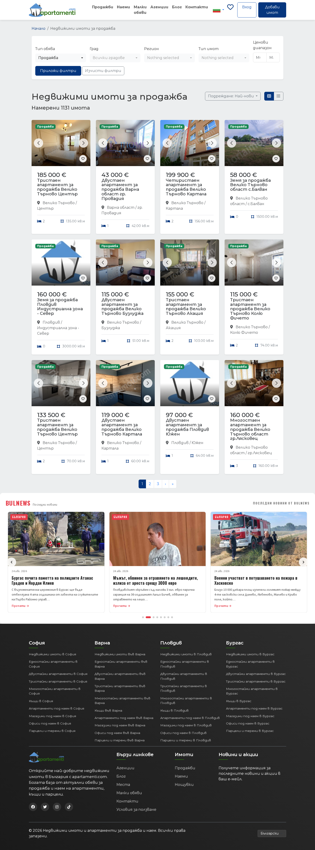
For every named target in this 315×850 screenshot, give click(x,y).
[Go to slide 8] (172, 617)
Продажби (102, 7)
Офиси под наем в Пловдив (183, 733)
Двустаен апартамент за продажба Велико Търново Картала (121, 427)
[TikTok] (69, 807)
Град (94, 49)
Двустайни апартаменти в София (58, 674)
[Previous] (11, 562)
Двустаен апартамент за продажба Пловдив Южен (187, 427)
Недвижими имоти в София (52, 654)
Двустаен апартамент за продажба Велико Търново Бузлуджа (122, 306)
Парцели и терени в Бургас (250, 731)
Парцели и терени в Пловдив (185, 740)
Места (123, 784)
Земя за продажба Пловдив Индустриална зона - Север (60, 306)
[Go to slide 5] (161, 617)
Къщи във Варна (108, 710)
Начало (38, 28)
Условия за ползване (136, 809)
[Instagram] (57, 807)
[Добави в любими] (83, 158)
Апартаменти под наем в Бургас (254, 708)
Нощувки (184, 784)
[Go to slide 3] (154, 617)
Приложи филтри (58, 71)
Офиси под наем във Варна (117, 733)
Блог (177, 7)
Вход (247, 7)
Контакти (196, 7)
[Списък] (278, 96)
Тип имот (209, 49)
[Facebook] (33, 807)
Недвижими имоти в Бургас (250, 654)
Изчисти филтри (103, 71)
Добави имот (272, 10)
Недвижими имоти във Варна (120, 654)
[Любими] (230, 10)
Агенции (159, 7)
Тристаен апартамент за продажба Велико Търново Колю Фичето (250, 309)
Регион (151, 49)
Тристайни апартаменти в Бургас (255, 681)
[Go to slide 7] (168, 617)
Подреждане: (231, 96)
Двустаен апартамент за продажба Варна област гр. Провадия (120, 189)
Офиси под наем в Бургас (247, 723)
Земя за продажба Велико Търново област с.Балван (250, 185)
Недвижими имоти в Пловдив (186, 654)
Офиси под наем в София (50, 723)
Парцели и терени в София (52, 731)
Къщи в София (41, 701)
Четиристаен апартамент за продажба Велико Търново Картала (186, 187)
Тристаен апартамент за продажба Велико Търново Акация (186, 306)
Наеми (123, 7)
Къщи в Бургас (238, 701)
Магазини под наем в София (52, 716)
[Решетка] (269, 96)
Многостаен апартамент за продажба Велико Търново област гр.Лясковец (250, 429)
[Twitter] (45, 807)
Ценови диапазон (262, 45)
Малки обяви (140, 10)
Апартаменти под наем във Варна (124, 718)
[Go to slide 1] (143, 617)
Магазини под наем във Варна (120, 725)
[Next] (303, 562)
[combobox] (60, 58)
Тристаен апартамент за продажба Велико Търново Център (57, 187)
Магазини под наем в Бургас (250, 716)
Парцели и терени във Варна (120, 740)
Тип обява (45, 49)
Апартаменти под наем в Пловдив (190, 718)
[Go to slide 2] (148, 617)
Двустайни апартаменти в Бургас (256, 674)
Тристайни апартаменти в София (58, 681)
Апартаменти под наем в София (56, 708)
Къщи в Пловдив (174, 710)
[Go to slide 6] (165, 617)
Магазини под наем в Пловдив (186, 725)
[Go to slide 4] (157, 617)
